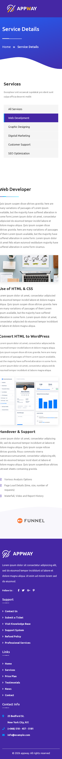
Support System (14, 630)
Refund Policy (13, 636)
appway (25, 753)
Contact (9, 695)
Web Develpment (18, 117)
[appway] (22, 8)
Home (7, 47)
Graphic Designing (19, 126)
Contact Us (11, 611)
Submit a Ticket (14, 617)
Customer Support (19, 144)
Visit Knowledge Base (18, 623)
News (8, 689)
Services (10, 670)
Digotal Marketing (19, 135)
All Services (15, 109)
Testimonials (12, 682)
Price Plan (11, 676)
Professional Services (17, 642)
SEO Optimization (19, 153)
